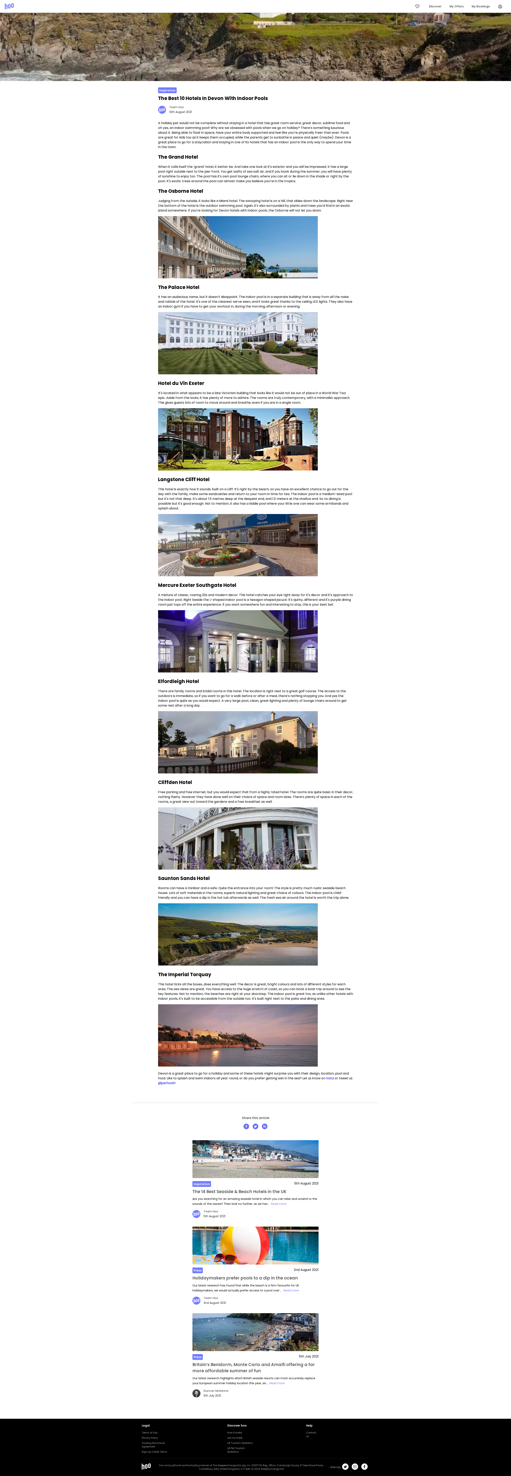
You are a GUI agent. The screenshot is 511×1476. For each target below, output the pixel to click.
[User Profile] (500, 6)
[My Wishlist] (417, 6)
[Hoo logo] (9, 6)
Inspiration (167, 90)
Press (198, 1270)
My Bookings (481, 6)
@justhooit (166, 1083)
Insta (330, 1078)
